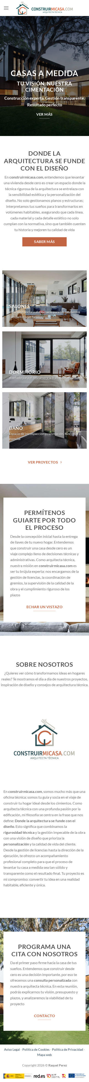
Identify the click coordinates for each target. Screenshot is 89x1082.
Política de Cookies (36, 1049)
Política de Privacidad (67, 1049)
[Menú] (6, 7)
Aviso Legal (12, 1049)
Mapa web (44, 1055)
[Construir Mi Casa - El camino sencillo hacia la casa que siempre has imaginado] (44, 8)
